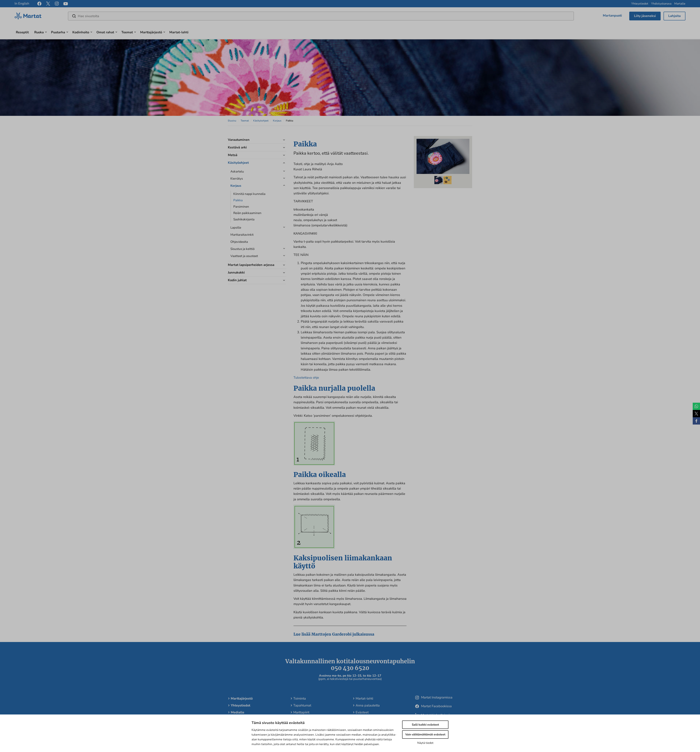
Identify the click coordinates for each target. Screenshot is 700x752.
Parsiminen (241, 207)
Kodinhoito (80, 32)
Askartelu (237, 171)
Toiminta (299, 698)
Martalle (679, 4)
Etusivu (232, 120)
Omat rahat (105, 32)
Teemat (127, 32)
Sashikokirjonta (243, 219)
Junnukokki (236, 272)
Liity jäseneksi (645, 16)
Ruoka (39, 32)
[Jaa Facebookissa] (696, 421)
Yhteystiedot (639, 4)
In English (22, 3)
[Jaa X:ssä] (696, 413)
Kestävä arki (237, 147)
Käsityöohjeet (261, 120)
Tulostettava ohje (306, 377)
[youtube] (65, 3)
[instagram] (57, 4)
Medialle (237, 712)
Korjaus (277, 120)
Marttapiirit (301, 712)
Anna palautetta (368, 705)
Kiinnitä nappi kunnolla (249, 194)
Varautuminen (239, 140)
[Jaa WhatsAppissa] (696, 406)
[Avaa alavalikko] (46, 31)
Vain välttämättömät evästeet (425, 735)
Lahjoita (674, 16)
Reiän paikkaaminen (247, 213)
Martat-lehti (178, 32)
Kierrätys (236, 178)
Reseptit (22, 32)
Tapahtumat (302, 705)
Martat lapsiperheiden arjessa (251, 265)
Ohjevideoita (239, 242)
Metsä (232, 155)
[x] (48, 4)
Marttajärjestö (151, 32)
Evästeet (362, 712)
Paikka (238, 200)
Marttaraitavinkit (242, 235)
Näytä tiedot (425, 743)
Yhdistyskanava (661, 4)
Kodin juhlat (237, 280)
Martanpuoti (612, 15)
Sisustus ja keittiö (242, 249)
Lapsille (235, 227)
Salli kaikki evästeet (425, 725)
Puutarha (58, 32)
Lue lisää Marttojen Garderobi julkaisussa (333, 634)
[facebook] (39, 4)
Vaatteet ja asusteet (244, 256)
